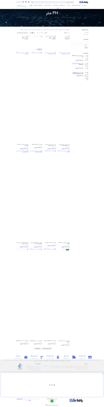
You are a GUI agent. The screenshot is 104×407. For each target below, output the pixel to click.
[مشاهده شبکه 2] (30, 33)
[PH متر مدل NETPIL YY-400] (49, 195)
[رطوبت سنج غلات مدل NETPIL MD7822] (22, 97)
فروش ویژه (86, 32)
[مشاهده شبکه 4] (32, 33)
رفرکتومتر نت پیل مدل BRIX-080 (36, 340)
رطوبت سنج (26, 147)
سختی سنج (68, 147)
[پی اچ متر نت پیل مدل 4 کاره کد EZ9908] (63, 294)
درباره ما (35, 361)
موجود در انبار (85, 34)
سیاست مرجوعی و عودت (54, 361)
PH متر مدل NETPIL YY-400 (50, 242)
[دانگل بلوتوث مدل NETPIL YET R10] (86, 58)
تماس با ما (40, 361)
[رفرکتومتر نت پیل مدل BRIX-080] (36, 294)
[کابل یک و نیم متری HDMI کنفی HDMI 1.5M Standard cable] (86, 76)
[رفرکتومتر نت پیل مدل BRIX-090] (22, 294)
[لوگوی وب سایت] (83, 2)
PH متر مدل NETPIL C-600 (37, 144)
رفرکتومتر (40, 342)
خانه (69, 32)
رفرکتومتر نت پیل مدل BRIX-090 (22, 340)
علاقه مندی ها (45, 361)
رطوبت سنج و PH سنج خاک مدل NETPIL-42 (77, 64)
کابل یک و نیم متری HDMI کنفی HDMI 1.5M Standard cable (77, 73)
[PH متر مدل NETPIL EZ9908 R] (49, 294)
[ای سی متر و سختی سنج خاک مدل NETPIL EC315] (49, 97)
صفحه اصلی (68, 361)
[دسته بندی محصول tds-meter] (43, 191)
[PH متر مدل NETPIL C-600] (36, 97)
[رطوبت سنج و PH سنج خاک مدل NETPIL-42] (86, 66)
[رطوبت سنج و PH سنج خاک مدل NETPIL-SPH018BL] (36, 195)
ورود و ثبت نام (18, 2)
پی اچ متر (40, 146)
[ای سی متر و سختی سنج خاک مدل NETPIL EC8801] (63, 97)
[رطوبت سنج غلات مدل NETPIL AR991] (63, 195)
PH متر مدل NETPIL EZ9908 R (50, 340)
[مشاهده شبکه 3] (34, 33)
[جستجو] (32, 2)
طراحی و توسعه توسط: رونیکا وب (52, 405)
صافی (86, 47)
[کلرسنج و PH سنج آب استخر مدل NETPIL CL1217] (22, 195)
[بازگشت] (59, 13)
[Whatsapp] (52, 401)
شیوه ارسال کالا (62, 361)
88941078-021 (49, 399)
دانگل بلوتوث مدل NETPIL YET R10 (77, 56)
